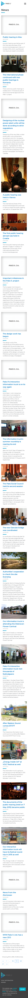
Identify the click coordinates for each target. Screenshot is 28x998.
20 (21, 961)
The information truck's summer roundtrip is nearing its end (13, 441)
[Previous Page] (3, 961)
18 (12, 961)
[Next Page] (7, 964)
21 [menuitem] (3, 964)
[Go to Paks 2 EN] (9, 3)
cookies (15, 988)
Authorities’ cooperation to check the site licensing (13, 574)
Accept (22, 989)
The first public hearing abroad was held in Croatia (13, 235)
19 (16, 961)
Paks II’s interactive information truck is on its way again (14, 384)
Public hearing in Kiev (12, 37)
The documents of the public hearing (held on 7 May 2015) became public (14, 804)
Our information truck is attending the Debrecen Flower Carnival (13, 624)
